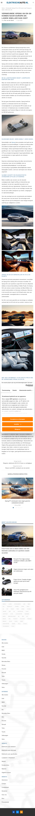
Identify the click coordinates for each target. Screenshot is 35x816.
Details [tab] (15, 390)
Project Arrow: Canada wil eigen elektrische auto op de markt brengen (22, 581)
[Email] (17, 812)
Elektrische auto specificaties (9, 754)
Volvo (12, 626)
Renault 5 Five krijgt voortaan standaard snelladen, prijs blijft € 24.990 (22, 560)
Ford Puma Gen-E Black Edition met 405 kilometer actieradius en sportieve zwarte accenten (15, 551)
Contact (4, 783)
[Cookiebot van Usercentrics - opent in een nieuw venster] (25, 386)
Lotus (11, 613)
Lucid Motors (19, 613)
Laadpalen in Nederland (8, 757)
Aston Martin (17, 604)
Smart (21, 621)
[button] (3, 492)
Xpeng (13, 142)
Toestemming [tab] (6, 390)
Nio (27, 616)
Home (3, 8)
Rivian (10, 621)
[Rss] (21, 812)
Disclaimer (4, 791)
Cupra (22, 606)
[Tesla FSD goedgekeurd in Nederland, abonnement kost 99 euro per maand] (7, 592)
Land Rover (20, 611)
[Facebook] (13, 812)
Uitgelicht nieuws (6, 772)
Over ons (4, 794)
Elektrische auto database (9, 746)
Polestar (22, 618)
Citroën (17, 606)
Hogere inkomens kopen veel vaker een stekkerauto (23, 570)
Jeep (10, 611)
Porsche (29, 618)
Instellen (16, 424)
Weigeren (17, 429)
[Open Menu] (1, 2)
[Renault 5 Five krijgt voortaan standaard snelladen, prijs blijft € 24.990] (7, 561)
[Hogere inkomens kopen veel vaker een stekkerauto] (7, 571)
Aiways (4, 604)
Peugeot (15, 618)
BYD (3, 606)
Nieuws (4, 761)
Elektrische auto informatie (9, 750)
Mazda (4, 616)
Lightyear (5, 613)
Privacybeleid (5, 802)
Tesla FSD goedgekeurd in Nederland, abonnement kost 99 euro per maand (22, 591)
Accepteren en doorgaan (17, 419)
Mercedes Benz (12, 616)
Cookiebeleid (5, 787)
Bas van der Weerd (9, 20)
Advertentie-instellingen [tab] (26, 390)
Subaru (13, 623)
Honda (3, 654)
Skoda (16, 621)
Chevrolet (9, 606)
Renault (5, 621)
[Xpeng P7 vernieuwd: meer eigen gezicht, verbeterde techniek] (17, 488)
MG (18, 616)
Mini (23, 616)
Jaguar (4, 611)
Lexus (27, 611)
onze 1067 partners (12, 399)
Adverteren (5, 780)
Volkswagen (6, 626)
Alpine (10, 604)
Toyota (25, 623)
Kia (14, 611)
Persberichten (5, 765)
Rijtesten (4, 768)
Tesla (19, 623)
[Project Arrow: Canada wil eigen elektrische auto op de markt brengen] (7, 582)
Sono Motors (6, 623)
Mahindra (27, 613)
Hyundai (4, 657)
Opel (9, 618)
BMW (29, 604)
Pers (3, 798)
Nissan (4, 618)
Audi (24, 604)
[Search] (33, 2)
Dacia (28, 606)
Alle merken (5, 643)
